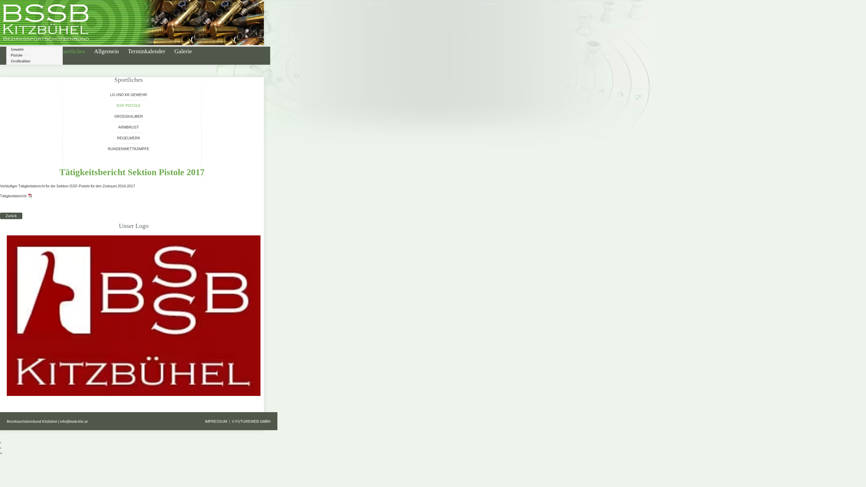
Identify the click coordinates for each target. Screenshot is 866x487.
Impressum (216, 421)
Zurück (11, 216)
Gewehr (17, 49)
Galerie (183, 51)
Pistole (16, 55)
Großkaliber (21, 61)
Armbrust (128, 127)
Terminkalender (146, 51)
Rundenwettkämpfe (128, 149)
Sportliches (72, 51)
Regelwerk (128, 138)
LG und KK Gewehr (128, 95)
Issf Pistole (128, 106)
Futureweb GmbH (253, 421)
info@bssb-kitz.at (74, 421)
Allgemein (106, 51)
